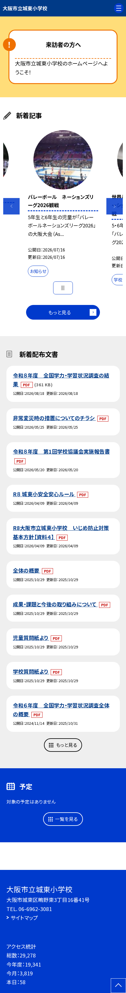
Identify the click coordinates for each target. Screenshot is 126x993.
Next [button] (114, 206)
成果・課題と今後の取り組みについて (55, 604)
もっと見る (59, 312)
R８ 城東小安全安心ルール (44, 494)
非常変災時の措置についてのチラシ (54, 418)
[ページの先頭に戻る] (118, 986)
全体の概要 (26, 570)
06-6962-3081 (35, 909)
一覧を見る (66, 819)
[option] (63, 205)
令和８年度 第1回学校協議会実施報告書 (61, 451)
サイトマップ (24, 917)
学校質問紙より (31, 671)
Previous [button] (11, 206)
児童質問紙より (31, 637)
